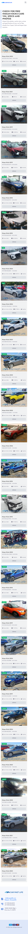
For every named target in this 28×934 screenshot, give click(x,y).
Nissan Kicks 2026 (7, 446)
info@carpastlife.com (10, 898)
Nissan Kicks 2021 (7, 92)
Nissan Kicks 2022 (7, 56)
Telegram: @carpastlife (10, 900)
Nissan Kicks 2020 (7, 800)
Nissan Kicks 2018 (7, 198)
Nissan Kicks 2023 (7, 339)
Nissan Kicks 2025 (7, 375)
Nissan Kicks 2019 (7, 127)
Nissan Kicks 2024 (7, 269)
